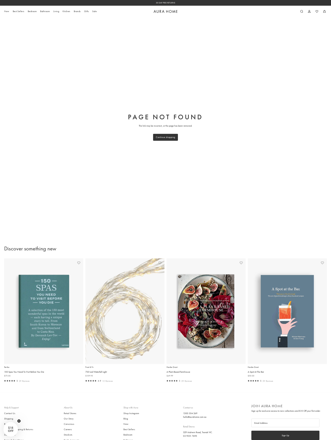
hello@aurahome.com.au (195, 416)
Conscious (69, 423)
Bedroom (128, 434)
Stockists (68, 434)
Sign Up (285, 435)
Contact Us (9, 413)
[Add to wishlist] (79, 263)
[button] (10, 429)
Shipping (8, 418)
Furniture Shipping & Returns (18, 429)
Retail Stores (70, 413)
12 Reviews (107, 381)
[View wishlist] (317, 11)
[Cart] (324, 11)
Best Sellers (129, 429)
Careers (68, 429)
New (126, 423)
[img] (5, 381)
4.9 (99, 381)
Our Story (69, 418)
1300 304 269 (190, 413)
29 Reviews (24, 381)
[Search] (301, 11)
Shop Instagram (131, 413)
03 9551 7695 (190, 435)
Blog (125, 418)
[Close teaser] (19, 421)
